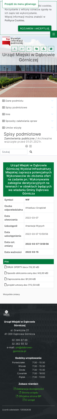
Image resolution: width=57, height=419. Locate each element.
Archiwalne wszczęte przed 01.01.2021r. (28, 140)
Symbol (8, 199)
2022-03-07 (31, 217)
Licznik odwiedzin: (11, 409)
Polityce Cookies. (15, 20)
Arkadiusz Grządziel (35, 207)
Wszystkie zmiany (11, 294)
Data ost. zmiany (9, 244)
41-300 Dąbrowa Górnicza (19, 333)
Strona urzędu (29, 392)
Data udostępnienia (12, 234)
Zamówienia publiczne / (20, 138)
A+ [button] (22, 48)
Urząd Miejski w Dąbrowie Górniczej (28, 57)
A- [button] (29, 48)
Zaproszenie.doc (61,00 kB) (21, 279)
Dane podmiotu (14, 100)
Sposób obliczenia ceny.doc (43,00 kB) (27, 273)
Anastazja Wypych (35, 225)
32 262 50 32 (20, 343)
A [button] (15, 48)
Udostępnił (10, 225)
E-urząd (30, 399)
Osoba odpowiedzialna (13, 207)
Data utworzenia (10, 217)
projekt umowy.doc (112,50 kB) (23, 285)
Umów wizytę (13, 127)
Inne (7, 114)
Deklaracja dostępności (30, 388)
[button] (36, 49)
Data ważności (13, 252)
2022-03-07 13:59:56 (36, 234)
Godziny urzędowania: (28, 358)
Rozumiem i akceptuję (34, 28)
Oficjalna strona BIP (29, 396)
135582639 (25, 409)
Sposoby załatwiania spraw (21, 120)
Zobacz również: (28, 383)
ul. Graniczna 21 (19, 330)
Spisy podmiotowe (16, 107)
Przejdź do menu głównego (20, 4)
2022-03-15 (31, 252)
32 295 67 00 (20, 340)
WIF (27, 199)
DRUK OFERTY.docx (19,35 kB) (23, 267)
